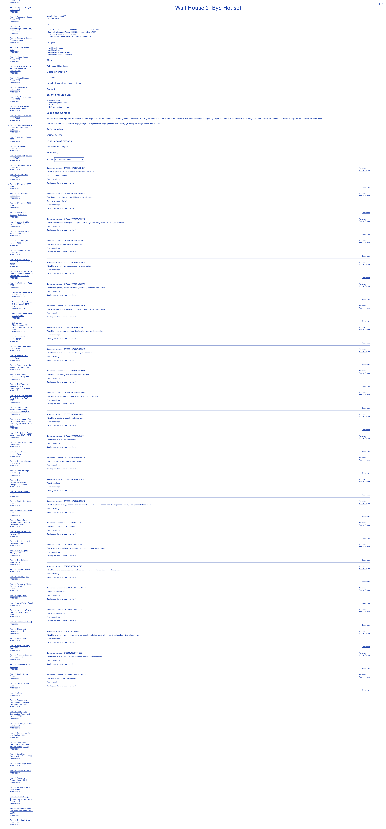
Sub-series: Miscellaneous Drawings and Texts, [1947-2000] (21, 811)
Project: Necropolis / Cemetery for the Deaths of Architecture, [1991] (20, 745)
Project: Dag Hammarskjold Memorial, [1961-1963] (21, 29)
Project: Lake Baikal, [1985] (21, 603)
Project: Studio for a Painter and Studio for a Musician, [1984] (20, 522)
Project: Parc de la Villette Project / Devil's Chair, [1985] (21, 586)
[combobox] (69, 159)
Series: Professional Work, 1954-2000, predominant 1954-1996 (74, 32)
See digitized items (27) (56, 16)
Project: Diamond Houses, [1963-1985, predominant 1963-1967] (21, 128)
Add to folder (364, 170)
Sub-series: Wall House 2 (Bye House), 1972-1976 (22, 304)
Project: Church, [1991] (19, 693)
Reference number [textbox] (63, 160)
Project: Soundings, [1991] (21, 764)
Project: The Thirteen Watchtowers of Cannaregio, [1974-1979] (20, 386)
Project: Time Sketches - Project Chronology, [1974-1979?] (21, 262)
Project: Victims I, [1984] (20, 570)
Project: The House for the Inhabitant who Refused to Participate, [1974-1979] (21, 274)
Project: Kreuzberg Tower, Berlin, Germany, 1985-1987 (21, 612)
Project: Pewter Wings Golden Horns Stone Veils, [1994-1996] (21, 799)
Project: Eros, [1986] (18, 639)
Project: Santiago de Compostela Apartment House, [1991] (20, 714)
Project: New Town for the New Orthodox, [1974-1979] (21, 398)
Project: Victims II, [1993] (20, 771)
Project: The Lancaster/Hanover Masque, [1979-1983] (19, 482)
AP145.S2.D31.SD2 (54, 135)
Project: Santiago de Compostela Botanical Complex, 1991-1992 (19, 702)
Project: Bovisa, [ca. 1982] (21, 622)
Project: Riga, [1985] (18, 596)
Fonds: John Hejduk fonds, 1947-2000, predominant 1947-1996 (73, 30)
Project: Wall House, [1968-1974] (62, 34)
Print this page (53, 19)
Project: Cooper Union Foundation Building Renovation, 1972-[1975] (20, 410)
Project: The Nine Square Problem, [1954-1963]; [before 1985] (20, 69)
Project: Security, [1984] (20, 577)
